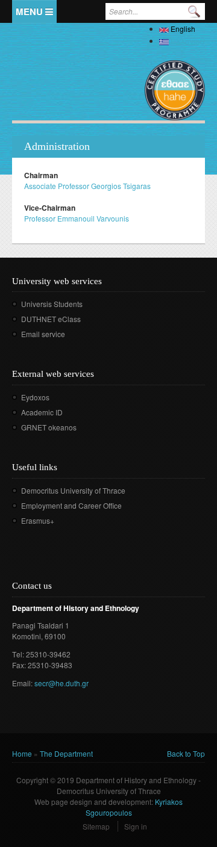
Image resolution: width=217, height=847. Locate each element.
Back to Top (186, 753)
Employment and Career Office (71, 505)
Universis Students (52, 304)
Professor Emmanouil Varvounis (76, 218)
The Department (66, 753)
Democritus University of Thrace (73, 490)
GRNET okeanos (49, 427)
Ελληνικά (187, 41)
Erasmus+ (37, 520)
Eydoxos (35, 397)
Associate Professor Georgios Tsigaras (87, 186)
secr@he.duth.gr (61, 683)
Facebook (20, 538)
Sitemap (96, 826)
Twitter (38, 538)
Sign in (135, 826)
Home (22, 753)
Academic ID (42, 412)
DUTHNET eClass (51, 319)
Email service (43, 334)
